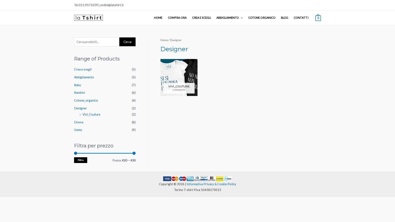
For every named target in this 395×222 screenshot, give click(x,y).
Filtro (81, 160)
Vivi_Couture (91, 114)
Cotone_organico (86, 100)
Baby (77, 85)
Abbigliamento (227, 17)
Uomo (78, 130)
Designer (80, 108)
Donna (78, 122)
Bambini (79, 92)
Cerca (127, 42)
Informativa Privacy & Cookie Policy (211, 184)
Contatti (301, 17)
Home (158, 17)
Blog (284, 17)
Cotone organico (261, 17)
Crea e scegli (201, 17)
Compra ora (177, 17)
